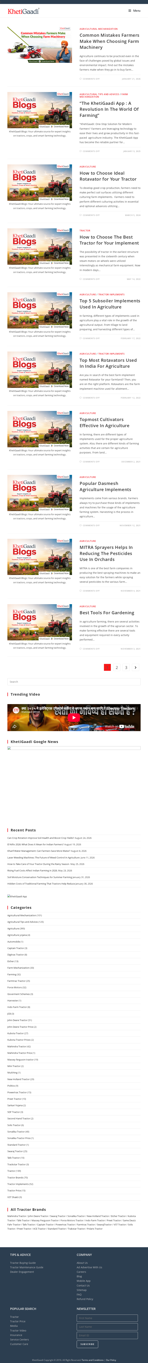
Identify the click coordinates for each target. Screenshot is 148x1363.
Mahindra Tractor (16, 1046)
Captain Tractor (15, 948)
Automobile (13, 941)
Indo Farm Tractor (17, 1007)
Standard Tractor (16, 1144)
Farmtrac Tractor (16, 980)
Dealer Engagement (22, 1272)
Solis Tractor (14, 1125)
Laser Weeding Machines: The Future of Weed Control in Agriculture (43, 857)
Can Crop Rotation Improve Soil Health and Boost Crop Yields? (40, 838)
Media (14, 1326)
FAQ (79, 1294)
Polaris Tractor (95, 1228)
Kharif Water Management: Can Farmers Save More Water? (38, 850)
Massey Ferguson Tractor (45, 1220)
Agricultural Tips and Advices (99, 94)
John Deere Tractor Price (20, 1026)
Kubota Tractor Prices (19, 1039)
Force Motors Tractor (72, 1220)
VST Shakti (13, 1197)
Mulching (12, 1072)
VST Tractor (120, 1224)
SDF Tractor (13, 1112)
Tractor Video (18, 1330)
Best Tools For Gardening (107, 613)
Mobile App (84, 1281)
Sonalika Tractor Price (19, 1138)
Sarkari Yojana (15, 1105)
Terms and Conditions (93, 1360)
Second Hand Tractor (18, 1118)
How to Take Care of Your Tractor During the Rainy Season (38, 864)
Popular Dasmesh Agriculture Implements (105, 486)
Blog (79, 1276)
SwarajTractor (104, 1224)
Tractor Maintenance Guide (26, 1267)
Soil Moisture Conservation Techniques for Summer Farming (39, 877)
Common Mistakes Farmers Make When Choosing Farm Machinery (110, 41)
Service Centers (19, 1339)
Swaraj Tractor (15, 1151)
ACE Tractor (39, 1228)
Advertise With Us (89, 1267)
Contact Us (83, 1285)
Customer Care (19, 1344)
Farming (11, 974)
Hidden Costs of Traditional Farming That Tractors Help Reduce (41, 883)
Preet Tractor (14, 1098)
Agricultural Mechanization (99, 28)
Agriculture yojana (17, 935)
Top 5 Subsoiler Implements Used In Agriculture (110, 304)
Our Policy (111, 1360)
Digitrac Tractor (15, 954)
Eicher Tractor (118, 1216)
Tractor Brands (15, 1177)
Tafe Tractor (13, 1157)
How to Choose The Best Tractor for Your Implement (109, 240)
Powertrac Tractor (17, 1092)
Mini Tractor (13, 1066)
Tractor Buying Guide (23, 1262)
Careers (81, 1272)
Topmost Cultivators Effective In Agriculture (104, 422)
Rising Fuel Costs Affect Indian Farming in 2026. (32, 870)
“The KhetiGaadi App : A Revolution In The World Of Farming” (109, 109)
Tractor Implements (111, 294)
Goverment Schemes (18, 994)
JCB (9, 1013)
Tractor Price (14, 1190)
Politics (11, 1085)
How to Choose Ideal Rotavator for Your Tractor (108, 176)
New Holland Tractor (18, 1079)
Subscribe (87, 1344)
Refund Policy (85, 1299)
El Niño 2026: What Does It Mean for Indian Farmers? (35, 844)
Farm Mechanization (18, 967)
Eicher (10, 961)
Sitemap (82, 1290)
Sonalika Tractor (16, 1131)
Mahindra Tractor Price (19, 1053)
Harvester (12, 1000)
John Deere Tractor (17, 1020)
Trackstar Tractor (16, 1164)
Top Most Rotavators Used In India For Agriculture (108, 363)
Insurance (16, 1335)
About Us (82, 1262)
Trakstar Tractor (76, 1228)
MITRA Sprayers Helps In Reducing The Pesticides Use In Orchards (106, 553)
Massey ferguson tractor (20, 1059)
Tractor (85, 230)
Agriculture (88, 166)
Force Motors (14, 987)
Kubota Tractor (15, 1033)
